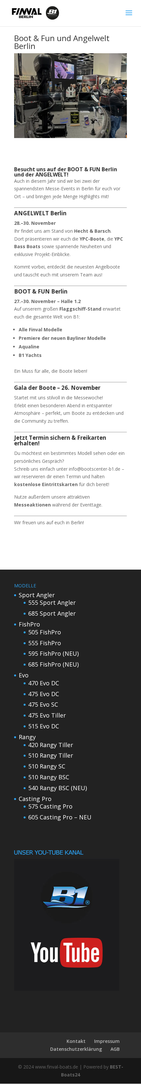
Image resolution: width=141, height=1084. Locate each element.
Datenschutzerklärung (76, 1049)
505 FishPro (44, 632)
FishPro (29, 624)
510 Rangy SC (46, 766)
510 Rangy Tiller (50, 755)
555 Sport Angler (52, 602)
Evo (24, 675)
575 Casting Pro (50, 806)
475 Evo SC (43, 704)
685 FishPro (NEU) (53, 664)
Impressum (107, 1041)
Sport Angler (37, 595)
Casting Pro (35, 799)
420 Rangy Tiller (50, 745)
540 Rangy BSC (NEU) (57, 788)
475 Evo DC (43, 694)
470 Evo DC (43, 683)
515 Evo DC (43, 726)
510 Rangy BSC (48, 777)
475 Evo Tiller (47, 715)
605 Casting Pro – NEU (59, 817)
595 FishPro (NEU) (53, 653)
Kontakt (76, 1041)
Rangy (27, 737)
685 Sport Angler (52, 613)
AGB (115, 1049)
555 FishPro (44, 643)
